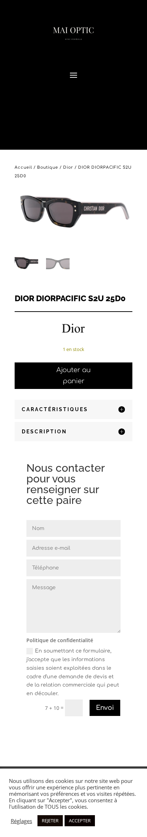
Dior (68, 167)
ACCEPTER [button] (80, 820)
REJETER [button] (50, 820)
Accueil (23, 167)
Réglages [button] (21, 821)
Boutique (47, 167)
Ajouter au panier (73, 375)
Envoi (105, 707)
